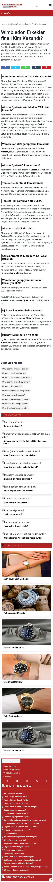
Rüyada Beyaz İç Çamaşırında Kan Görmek (21, 827)
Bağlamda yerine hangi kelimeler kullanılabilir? (22, 860)
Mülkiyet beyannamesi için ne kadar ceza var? (22, 823)
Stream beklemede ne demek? (16, 870)
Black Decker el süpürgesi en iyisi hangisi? (20, 807)
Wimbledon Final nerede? (12, 386)
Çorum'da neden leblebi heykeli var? (18, 863)
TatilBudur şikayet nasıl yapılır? (17, 817)
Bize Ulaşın (7, 777)
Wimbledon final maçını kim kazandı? (16, 378)
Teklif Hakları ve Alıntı (11, 773)
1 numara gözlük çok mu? (14, 850)
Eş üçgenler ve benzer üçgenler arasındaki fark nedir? (25, 820)
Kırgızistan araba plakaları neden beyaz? (20, 837)
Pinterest (46, 67)
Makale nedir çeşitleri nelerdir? (16, 813)
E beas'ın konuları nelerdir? (15, 840)
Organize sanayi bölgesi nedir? (16, 847)
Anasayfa (5, 13)
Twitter (15, 67)
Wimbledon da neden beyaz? (13, 395)
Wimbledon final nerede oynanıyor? (16, 382)
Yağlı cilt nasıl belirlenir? (14, 793)
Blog (13, 24)
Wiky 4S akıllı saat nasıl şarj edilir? (15, 408)
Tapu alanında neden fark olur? (16, 803)
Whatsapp (25, 67)
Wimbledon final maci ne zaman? (15, 369)
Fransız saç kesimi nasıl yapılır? (17, 830)
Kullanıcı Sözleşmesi (11, 770)
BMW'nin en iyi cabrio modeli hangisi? (19, 857)
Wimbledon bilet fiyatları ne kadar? (15, 399)
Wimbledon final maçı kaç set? (14, 373)
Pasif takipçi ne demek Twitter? (16, 800)
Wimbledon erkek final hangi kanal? (16, 391)
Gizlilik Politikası (9, 766)
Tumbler (36, 67)
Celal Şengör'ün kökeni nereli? (16, 797)
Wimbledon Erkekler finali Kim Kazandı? (31, 24)
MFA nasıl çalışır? (11, 833)
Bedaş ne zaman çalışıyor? (15, 810)
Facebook (5, 67)
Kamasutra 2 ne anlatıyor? (15, 853)
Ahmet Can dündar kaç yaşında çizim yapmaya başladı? (26, 867)
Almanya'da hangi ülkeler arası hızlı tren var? (22, 843)
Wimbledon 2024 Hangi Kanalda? (15, 404)
